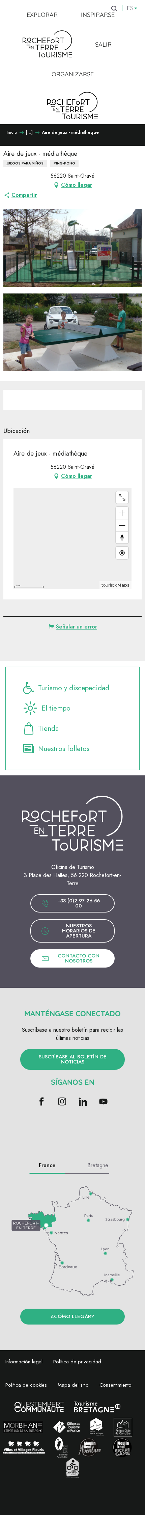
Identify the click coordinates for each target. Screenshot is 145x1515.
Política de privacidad (77, 1361)
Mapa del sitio (73, 1385)
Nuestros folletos (63, 749)
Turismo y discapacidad (73, 688)
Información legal (23, 1361)
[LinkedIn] (82, 1102)
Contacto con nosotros (78, 958)
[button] (72, 248)
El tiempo (55, 708)
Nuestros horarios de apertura (78, 931)
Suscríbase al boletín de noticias (73, 1059)
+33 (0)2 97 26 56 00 (78, 903)
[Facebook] (41, 1102)
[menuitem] (42, 15)
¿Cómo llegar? (72, 1316)
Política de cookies (26, 1385)
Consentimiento (115, 1385)
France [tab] (47, 1165)
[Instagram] (62, 1102)
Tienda (48, 728)
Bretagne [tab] (97, 1165)
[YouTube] (103, 1102)
